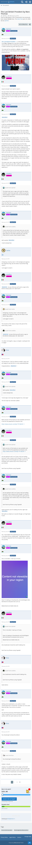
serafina (5, 117)
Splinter (5, 16)
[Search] (22, 2)
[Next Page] (19, 782)
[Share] (29, 24)
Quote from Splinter (10, 187)
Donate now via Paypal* (9, 799)
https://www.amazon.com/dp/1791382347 (12, 424)
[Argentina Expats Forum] (7, 2)
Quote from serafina (10, 226)
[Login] (26, 2)
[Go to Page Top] (29, 842)
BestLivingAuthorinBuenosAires (21, 830)
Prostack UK (10, 818)
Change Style (27, 836)
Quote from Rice (9, 755)
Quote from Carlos (10, 309)
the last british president (7, 830)
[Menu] (30, 2)
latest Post (20, 19)
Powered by (16, 842)
